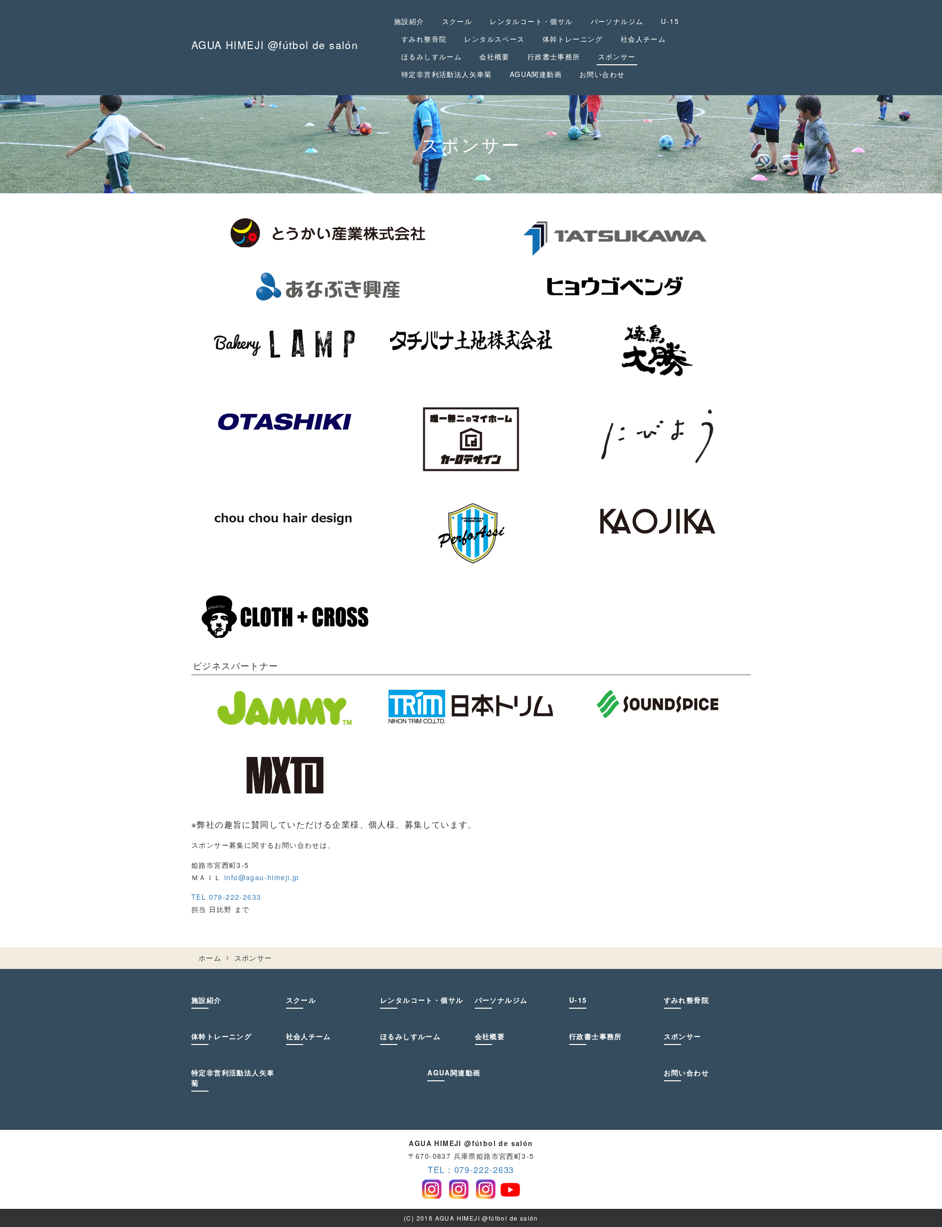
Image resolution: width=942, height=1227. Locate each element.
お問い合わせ (602, 74)
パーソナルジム (617, 21)
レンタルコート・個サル (531, 21)
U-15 (670, 21)
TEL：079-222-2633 (471, 1169)
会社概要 (494, 56)
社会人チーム (643, 39)
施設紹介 (409, 21)
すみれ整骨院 (423, 39)
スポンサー (617, 56)
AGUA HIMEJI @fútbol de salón (274, 44)
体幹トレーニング (573, 39)
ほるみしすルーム (431, 56)
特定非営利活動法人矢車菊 (446, 74)
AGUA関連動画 (536, 74)
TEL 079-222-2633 (226, 897)
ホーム (210, 958)
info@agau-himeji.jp (261, 877)
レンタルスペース (494, 39)
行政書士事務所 (553, 56)
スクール (457, 21)
